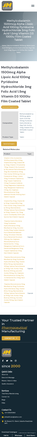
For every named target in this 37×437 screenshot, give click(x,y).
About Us (5, 374)
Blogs (3, 400)
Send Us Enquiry (9, 144)
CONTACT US (10, 338)
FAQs (3, 403)
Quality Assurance (8, 384)
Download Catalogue (9, 432)
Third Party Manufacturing (10, 394)
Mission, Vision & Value (9, 381)
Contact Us (5, 397)
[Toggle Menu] (32, 6)
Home (4, 46)
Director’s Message (8, 378)
